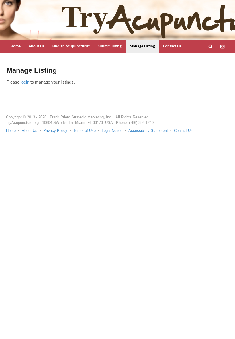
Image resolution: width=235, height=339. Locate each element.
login (25, 82)
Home (16, 46)
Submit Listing (110, 46)
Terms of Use (84, 130)
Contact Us (172, 46)
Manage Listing (142, 46)
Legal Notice (112, 130)
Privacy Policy (55, 130)
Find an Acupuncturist (71, 46)
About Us (36, 46)
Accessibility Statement (148, 130)
